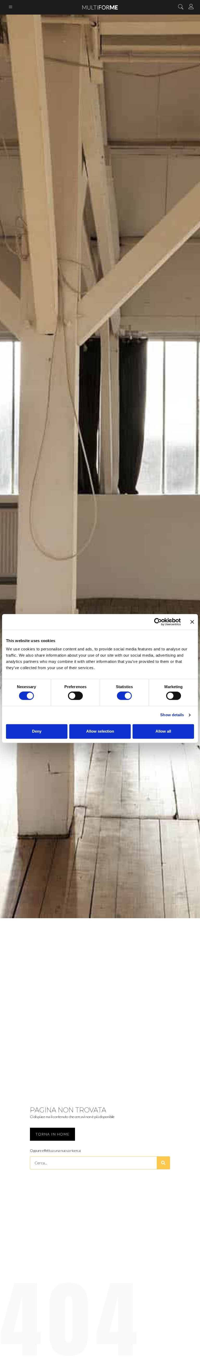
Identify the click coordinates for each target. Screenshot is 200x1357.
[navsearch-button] (180, 7)
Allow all (163, 731)
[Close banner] (192, 622)
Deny (36, 731)
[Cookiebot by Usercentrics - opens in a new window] (158, 622)
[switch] (75, 696)
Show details (172, 715)
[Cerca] (163, 1163)
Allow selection (100, 731)
